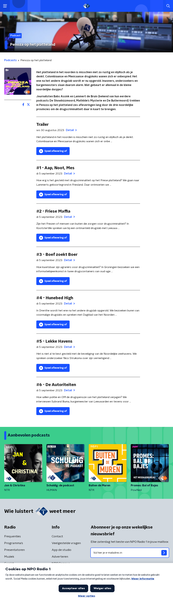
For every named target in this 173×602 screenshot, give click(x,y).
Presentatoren (14, 550)
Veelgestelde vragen (66, 543)
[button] (5, 6)
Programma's (13, 543)
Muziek (9, 556)
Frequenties (12, 536)
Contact (57, 536)
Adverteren (60, 556)
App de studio (61, 550)
